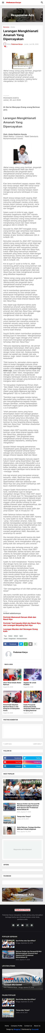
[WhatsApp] (26, 644)
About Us (37, 1026)
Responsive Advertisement (22, 849)
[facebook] (13, 925)
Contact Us (28, 1026)
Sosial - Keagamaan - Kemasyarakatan (15, 638)
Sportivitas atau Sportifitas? (26, 940)
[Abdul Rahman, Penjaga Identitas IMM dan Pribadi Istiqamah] (9, 830)
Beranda (6, 27)
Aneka (13, 27)
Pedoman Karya (20, 652)
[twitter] (18, 925)
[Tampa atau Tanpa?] (9, 820)
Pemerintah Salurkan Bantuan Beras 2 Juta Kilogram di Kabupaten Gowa (11, 707)
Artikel (16, 636)
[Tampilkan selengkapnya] (35, 644)
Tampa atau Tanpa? (24, 816)
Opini (21, 636)
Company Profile (16, 1026)
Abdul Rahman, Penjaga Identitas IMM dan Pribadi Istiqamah (28, 828)
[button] (3, 2)
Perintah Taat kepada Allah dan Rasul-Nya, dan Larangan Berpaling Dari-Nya (22, 624)
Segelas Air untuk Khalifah (30, 683)
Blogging (17, 1029)
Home (7, 1026)
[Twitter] (21, 644)
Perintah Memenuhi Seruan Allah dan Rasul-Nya (19, 618)
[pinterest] (31, 925)
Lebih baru (8, 744)
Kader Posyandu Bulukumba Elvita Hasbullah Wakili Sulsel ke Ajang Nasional (32, 707)
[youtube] (22, 925)
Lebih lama (37, 744)
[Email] (30, 644)
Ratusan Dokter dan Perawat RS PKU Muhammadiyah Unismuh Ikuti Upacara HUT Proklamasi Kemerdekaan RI (28, 806)
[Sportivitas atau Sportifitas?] (8, 944)
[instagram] (27, 925)
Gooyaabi (35, 1029)
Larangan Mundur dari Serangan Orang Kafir (20, 630)
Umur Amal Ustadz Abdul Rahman (12, 683)
